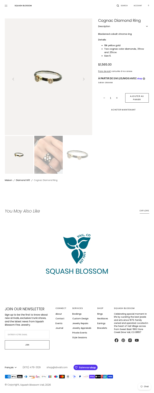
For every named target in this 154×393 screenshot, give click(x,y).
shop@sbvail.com (57, 367)
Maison (8, 180)
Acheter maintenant (123, 109)
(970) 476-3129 (32, 367)
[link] (77, 257)
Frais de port (104, 71)
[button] (122, 5)
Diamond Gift (23, 180)
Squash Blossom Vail (32, 385)
